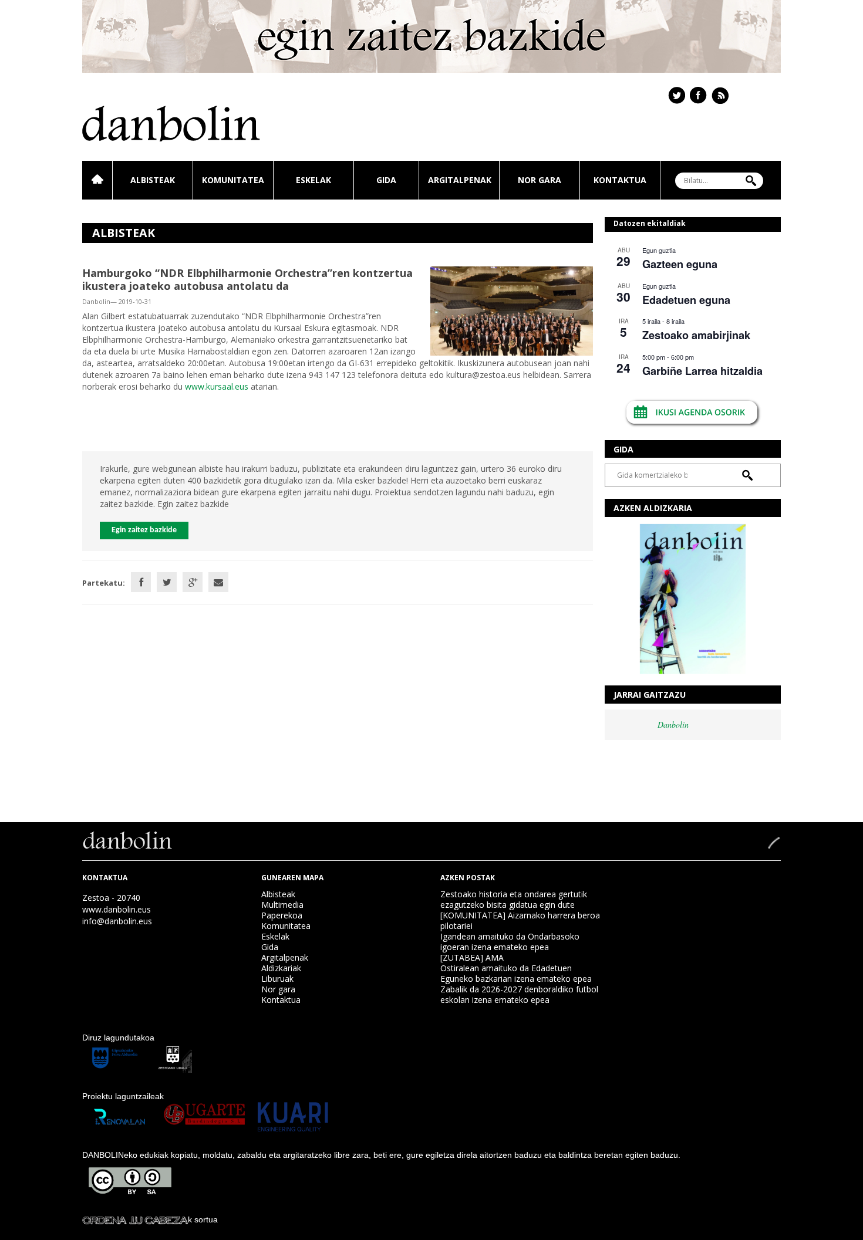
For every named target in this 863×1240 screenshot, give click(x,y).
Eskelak (313, 179)
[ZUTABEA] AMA (472, 957)
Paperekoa (281, 915)
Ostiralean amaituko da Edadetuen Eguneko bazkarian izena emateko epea (516, 973)
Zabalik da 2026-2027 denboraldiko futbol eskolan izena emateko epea (519, 994)
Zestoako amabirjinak (696, 335)
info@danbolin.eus (117, 921)
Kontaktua (620, 179)
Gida (386, 179)
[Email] (218, 582)
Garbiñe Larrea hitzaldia (702, 371)
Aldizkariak (281, 968)
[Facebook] (141, 582)
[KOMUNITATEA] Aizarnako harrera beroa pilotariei (520, 920)
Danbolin (673, 724)
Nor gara (539, 179)
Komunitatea (233, 179)
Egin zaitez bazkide (144, 530)
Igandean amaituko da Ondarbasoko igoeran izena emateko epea (509, 941)
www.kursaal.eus (216, 386)
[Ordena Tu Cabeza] (135, 1219)
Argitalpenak (459, 179)
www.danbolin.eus (116, 909)
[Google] (193, 582)
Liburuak (277, 978)
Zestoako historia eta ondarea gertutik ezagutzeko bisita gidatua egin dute (513, 899)
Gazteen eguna (679, 264)
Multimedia (282, 904)
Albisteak (152, 179)
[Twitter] (167, 582)
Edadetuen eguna (686, 300)
